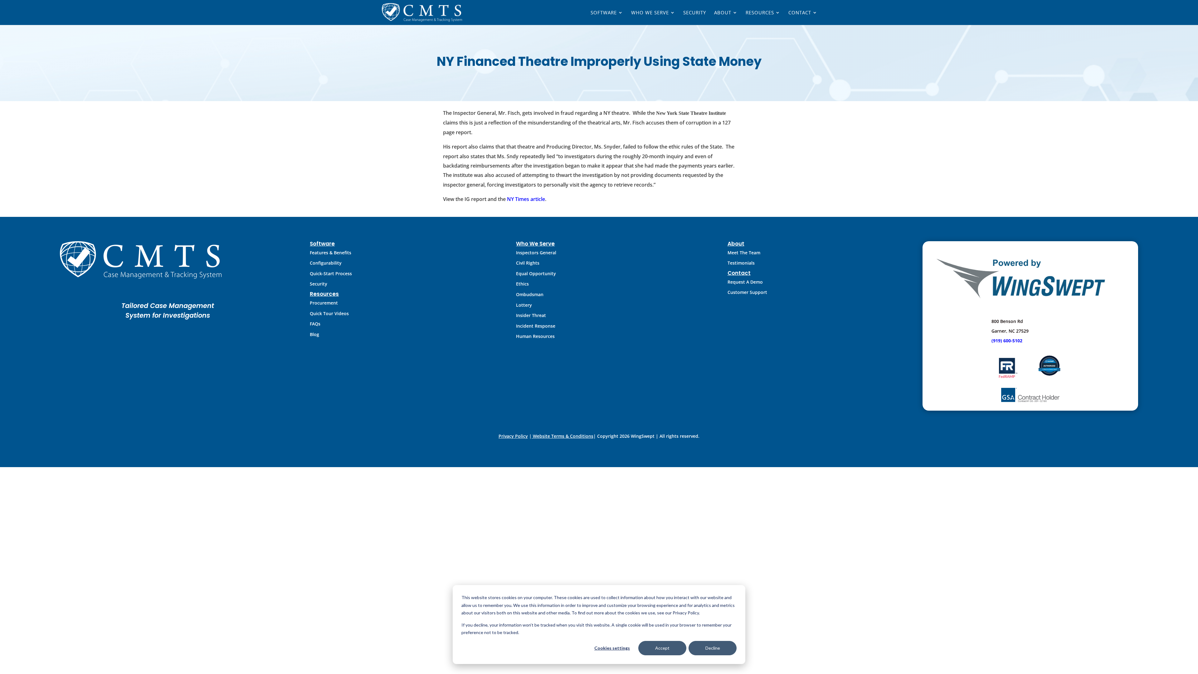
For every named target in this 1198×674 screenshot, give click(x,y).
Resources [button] (760, 13)
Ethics (522, 284)
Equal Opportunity (536, 273)
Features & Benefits (330, 253)
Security (694, 13)
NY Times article (526, 199)
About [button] (722, 13)
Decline (712, 648)
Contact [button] (799, 13)
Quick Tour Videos (329, 313)
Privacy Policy (513, 436)
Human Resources (535, 336)
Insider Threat (531, 315)
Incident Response (535, 326)
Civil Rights (527, 263)
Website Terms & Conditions (563, 436)
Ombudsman (529, 294)
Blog (314, 334)
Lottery (524, 305)
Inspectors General (536, 253)
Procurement (324, 303)
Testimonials (741, 263)
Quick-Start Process (331, 273)
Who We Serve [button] (650, 13)
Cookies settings (612, 648)
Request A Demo (745, 282)
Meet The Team (744, 253)
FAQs (315, 324)
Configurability (326, 263)
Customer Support (747, 292)
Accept (662, 648)
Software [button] (604, 13)
